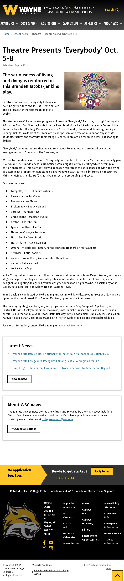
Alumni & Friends (83, 7)
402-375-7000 (49, 532)
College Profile (39, 491)
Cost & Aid (28, 24)
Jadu (108, 568)
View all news (19, 378)
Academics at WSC (62, 491)
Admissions (48, 24)
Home (6, 33)
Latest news (21, 33)
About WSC (111, 24)
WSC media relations (23, 428)
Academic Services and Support (95, 491)
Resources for (62, 7)
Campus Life (70, 24)
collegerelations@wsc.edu (57, 419)
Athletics (91, 24)
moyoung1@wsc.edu (70, 325)
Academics (7, 24)
